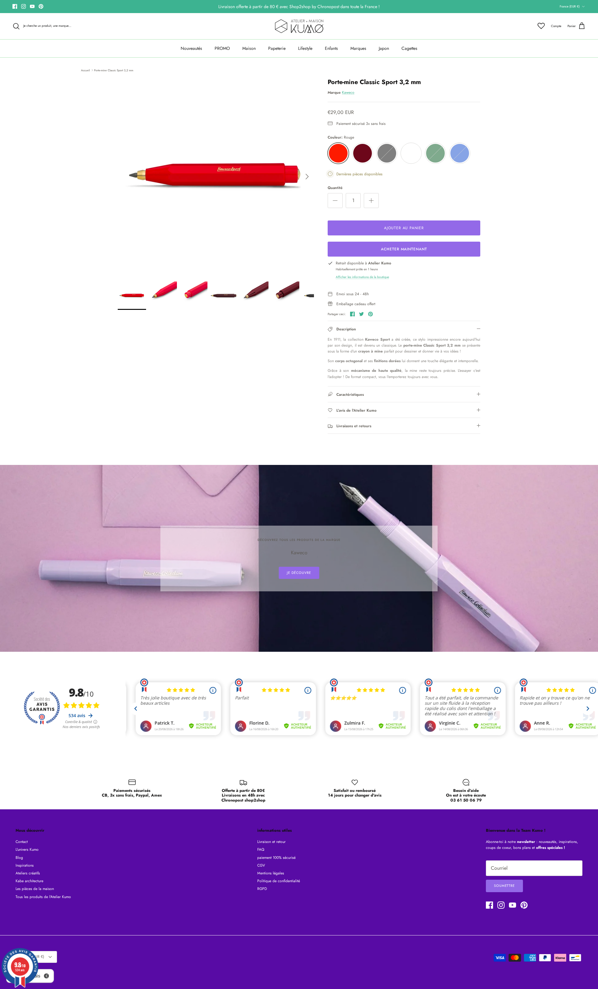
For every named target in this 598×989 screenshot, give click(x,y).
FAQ (260, 849)
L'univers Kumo (27, 849)
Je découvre (299, 572)
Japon (384, 48)
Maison (249, 48)
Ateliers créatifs (28, 873)
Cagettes (409, 48)
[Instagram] (23, 6)
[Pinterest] (41, 6)
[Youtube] (32, 6)
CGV (261, 865)
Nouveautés (191, 48)
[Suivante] (307, 176)
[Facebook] (14, 6)
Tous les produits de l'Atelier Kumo (43, 897)
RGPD (262, 889)
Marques (358, 48)
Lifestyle (305, 48)
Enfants (331, 48)
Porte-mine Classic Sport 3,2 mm (113, 70)
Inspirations (25, 865)
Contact (22, 842)
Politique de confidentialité (278, 881)
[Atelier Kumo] (299, 26)
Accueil (85, 70)
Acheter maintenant (404, 249)
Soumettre (504, 885)
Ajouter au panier (404, 228)
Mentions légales (270, 873)
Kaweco (348, 92)
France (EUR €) (570, 6)
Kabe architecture (29, 881)
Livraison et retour (271, 842)
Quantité (335, 188)
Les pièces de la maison (35, 889)
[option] (216, 176)
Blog (19, 857)
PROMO (222, 48)
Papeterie (277, 48)
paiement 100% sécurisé (276, 857)
